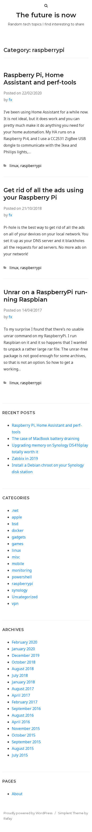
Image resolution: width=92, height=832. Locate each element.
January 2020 (23, 648)
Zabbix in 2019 (25, 458)
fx (10, 99)
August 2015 (23, 748)
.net (15, 510)
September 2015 (26, 741)
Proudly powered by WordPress (28, 813)
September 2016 (26, 708)
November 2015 (26, 728)
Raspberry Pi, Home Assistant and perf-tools (40, 78)
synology (19, 590)
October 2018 (23, 662)
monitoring (22, 570)
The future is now (46, 15)
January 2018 (23, 682)
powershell (22, 577)
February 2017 (24, 702)
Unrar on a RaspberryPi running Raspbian (45, 296)
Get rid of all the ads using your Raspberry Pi (44, 194)
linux (13, 165)
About (17, 793)
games (17, 543)
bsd (15, 523)
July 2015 (20, 755)
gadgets (19, 537)
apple (17, 517)
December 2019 (25, 655)
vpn (15, 603)
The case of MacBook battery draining (45, 438)
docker (18, 530)
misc (16, 557)
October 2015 (23, 735)
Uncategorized (25, 596)
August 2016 (23, 715)
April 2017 (21, 695)
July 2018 (20, 675)
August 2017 (23, 688)
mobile (18, 563)
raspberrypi (31, 165)
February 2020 (24, 642)
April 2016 (21, 721)
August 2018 (23, 668)
